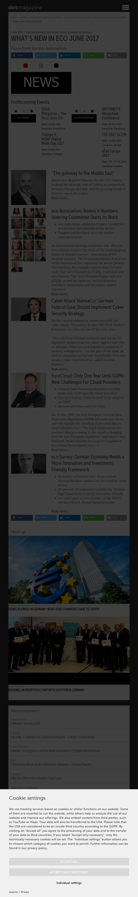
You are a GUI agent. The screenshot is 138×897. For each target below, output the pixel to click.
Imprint (13, 892)
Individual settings (69, 883)
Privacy (25, 892)
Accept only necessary (69, 872)
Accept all (69, 861)
